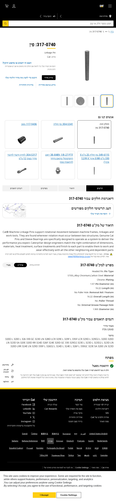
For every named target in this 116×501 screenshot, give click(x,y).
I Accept (44, 495)
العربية (83, 433)
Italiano (15, 441)
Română (39, 448)
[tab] (107, 101)
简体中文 (55, 433)
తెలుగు (86, 455)
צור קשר (78, 404)
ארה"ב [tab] (20, 265)
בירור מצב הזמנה (75, 421)
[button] (21, 78)
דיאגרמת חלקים (102, 408)
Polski (70, 448)
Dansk (24, 433)
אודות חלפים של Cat (100, 417)
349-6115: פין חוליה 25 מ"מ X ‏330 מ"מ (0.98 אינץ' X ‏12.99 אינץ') (94, 158)
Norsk (79, 448)
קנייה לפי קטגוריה (101, 404)
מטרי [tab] (8, 265)
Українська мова (58, 455)
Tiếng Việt (44, 455)
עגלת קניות (52, 404)
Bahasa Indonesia (30, 441)
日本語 (105, 448)
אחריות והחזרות (75, 417)
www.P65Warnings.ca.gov (79, 256)
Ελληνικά (59, 441)
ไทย (79, 455)
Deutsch (70, 441)
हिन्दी (43, 441)
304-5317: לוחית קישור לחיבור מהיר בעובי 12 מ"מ (22, 156)
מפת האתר (104, 421)
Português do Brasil (55, 448)
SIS (107, 413)
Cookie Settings (82, 467)
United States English (98, 433)
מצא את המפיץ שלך (74, 408)
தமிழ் (95, 455)
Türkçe (71, 455)
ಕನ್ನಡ (96, 448)
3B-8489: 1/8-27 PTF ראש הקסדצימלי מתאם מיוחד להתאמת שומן (59, 158)
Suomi (91, 441)
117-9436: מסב (29, 124)
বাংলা (75, 433)
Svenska (104, 455)
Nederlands (102, 441)
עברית (50, 441)
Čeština (34, 433)
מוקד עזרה (78, 413)
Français (81, 441)
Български (67, 433)
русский (30, 448)
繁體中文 (44, 433)
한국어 (88, 448)
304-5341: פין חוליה (63, 124)
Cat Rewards (51, 408)
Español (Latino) (16, 448)
